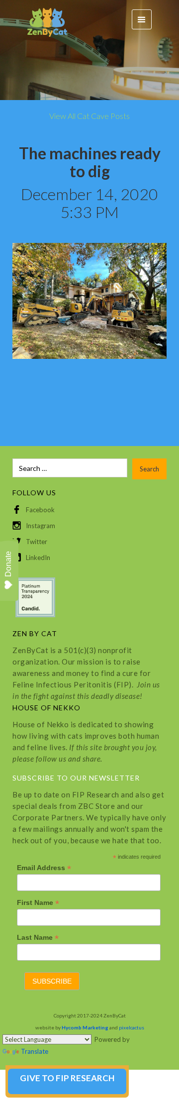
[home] (42, 19)
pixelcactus (131, 1027)
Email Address (44, 868)
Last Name (38, 937)
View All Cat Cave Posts (89, 115)
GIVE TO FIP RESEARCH (67, 1078)
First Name (38, 902)
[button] (142, 19)
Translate (34, 1051)
